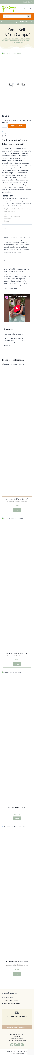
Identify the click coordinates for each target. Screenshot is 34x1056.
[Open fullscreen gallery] (30, 81)
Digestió (5, 40)
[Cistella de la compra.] (27, 8)
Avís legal (17, 1036)
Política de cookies (17, 1038)
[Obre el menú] (30, 8)
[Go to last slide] (9, 85)
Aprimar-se (7, 39)
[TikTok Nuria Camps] (15, 1044)
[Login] (24, 8)
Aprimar (7, 214)
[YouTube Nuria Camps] (22, 1044)
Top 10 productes (17, 42)
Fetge (12, 40)
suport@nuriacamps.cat (12, 1003)
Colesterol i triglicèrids (21, 39)
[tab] (14, 80)
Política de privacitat (17, 1034)
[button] (11, 85)
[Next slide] (25, 85)
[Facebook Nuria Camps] (18, 1044)
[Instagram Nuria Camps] (11, 1044)
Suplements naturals (23, 40)
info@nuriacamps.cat (11, 1000)
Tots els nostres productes (17, 1041)
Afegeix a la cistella (16, 126)
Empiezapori (20, 1053)
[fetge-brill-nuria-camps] (17, 67)
